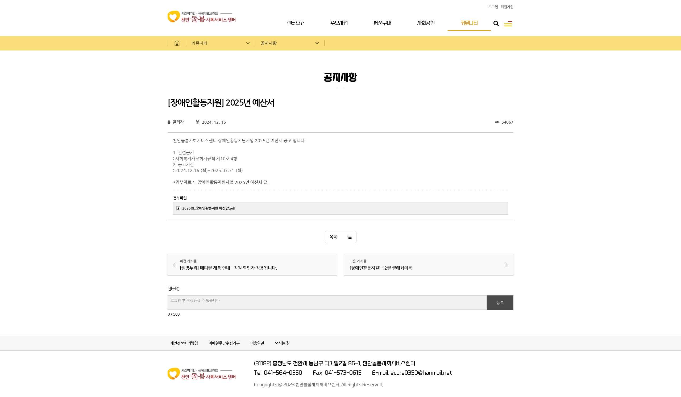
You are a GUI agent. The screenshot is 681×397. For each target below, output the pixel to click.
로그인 (493, 7)
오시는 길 (282, 343)
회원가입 (507, 7)
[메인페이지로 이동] (177, 43)
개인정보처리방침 (184, 343)
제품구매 (382, 23)
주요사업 (339, 23)
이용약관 (257, 343)
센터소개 (296, 23)
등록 (500, 302)
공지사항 (269, 43)
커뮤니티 (469, 23)
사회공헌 (426, 23)
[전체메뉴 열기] (508, 23)
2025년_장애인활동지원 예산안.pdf (208, 208)
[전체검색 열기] (496, 23)
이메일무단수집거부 (224, 343)
